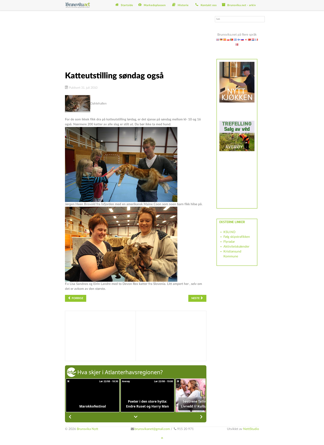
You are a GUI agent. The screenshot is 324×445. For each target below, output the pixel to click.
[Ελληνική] (235, 39)
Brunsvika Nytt (87, 429)
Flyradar (229, 241)
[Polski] (228, 39)
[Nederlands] (253, 39)
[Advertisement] (135, 39)
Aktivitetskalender (236, 246)
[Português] (231, 39)
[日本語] (246, 39)
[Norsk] (237, 44)
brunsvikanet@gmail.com (152, 429)
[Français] (256, 39)
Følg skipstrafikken (236, 236)
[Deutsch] (221, 39)
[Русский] (242, 39)
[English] (217, 39)
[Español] (224, 39)
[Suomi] (238, 39)
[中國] (249, 39)
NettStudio (251, 429)
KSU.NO (229, 232)
